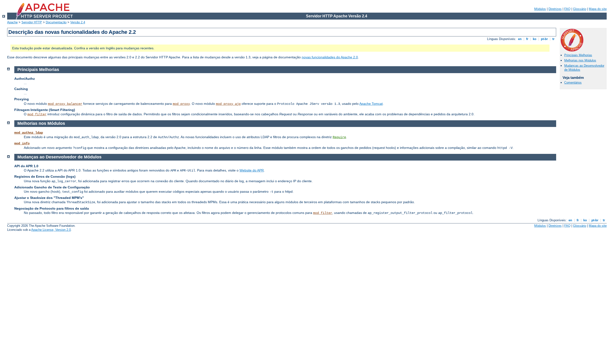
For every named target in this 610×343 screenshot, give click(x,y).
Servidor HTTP (31, 22)
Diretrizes (555, 9)
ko (534, 39)
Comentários (573, 82)
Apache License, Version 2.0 (51, 230)
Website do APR (251, 170)
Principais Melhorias (578, 55)
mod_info (22, 143)
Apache (12, 22)
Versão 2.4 (77, 22)
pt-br (544, 39)
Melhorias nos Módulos (580, 60)
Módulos (540, 9)
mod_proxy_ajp (228, 104)
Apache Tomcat (371, 104)
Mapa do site (598, 9)
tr (553, 39)
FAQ (567, 9)
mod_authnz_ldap (28, 133)
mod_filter (36, 114)
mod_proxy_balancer (65, 104)
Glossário (579, 9)
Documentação (56, 22)
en (520, 39)
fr (527, 39)
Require (339, 137)
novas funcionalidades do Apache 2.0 (330, 57)
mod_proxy (181, 104)
